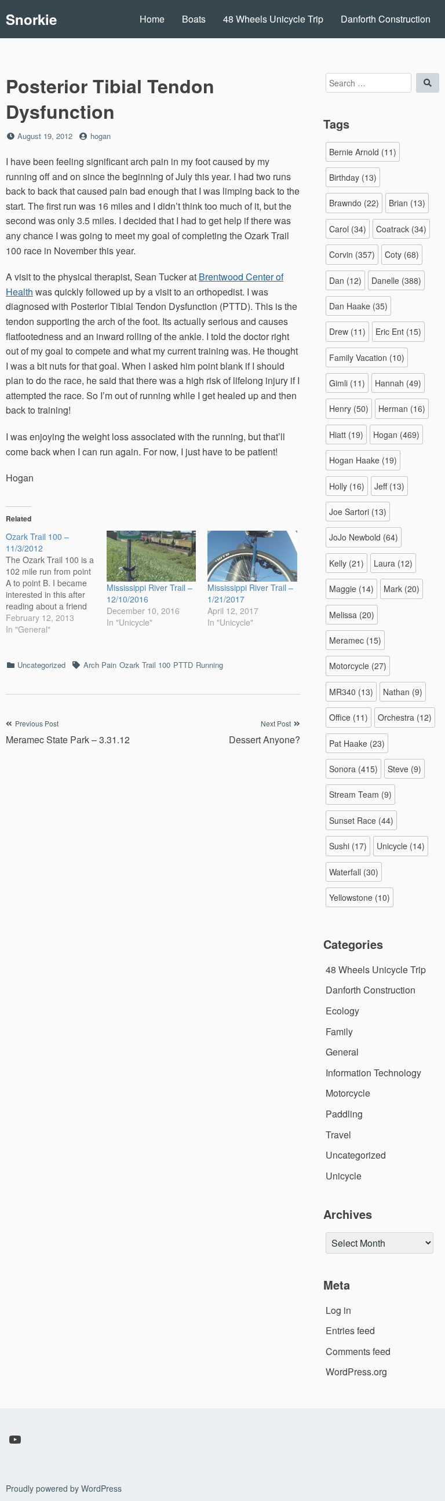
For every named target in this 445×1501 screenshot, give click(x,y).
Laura (393, 563)
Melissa (351, 614)
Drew (347, 331)
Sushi (348, 846)
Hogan (396, 434)
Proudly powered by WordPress (64, 1488)
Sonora (353, 769)
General (342, 1051)
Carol (347, 229)
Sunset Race (361, 820)
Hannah (398, 383)
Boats (194, 18)
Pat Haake (357, 743)
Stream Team (360, 794)
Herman (401, 408)
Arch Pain (99, 664)
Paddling (344, 1113)
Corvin (352, 254)
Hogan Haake (363, 460)
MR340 (351, 691)
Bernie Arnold (362, 152)
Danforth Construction (386, 18)
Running (209, 664)
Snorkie (31, 19)
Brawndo (354, 203)
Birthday (353, 177)
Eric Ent (398, 331)
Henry (349, 408)
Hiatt (346, 434)
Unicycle (401, 846)
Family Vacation (366, 357)
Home (152, 18)
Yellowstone (359, 897)
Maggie (351, 588)
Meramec (355, 640)
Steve (404, 769)
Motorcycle (357, 665)
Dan (345, 280)
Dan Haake (358, 306)
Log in (338, 1310)
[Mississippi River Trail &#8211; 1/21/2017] (252, 556)
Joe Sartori (357, 511)
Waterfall (353, 872)
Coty (402, 254)
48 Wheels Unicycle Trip (273, 18)
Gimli (347, 383)
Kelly (346, 563)
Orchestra (405, 717)
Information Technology (373, 1072)
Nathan (402, 691)
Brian (407, 203)
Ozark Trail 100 (144, 664)
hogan (100, 135)
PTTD (183, 664)
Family (339, 1031)
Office (348, 717)
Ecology (342, 1010)
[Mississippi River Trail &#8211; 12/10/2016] (151, 556)
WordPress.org (356, 1371)
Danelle (396, 280)
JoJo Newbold (363, 537)
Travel (338, 1134)
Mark (402, 588)
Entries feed (350, 1330)
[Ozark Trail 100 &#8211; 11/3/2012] (56, 583)
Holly (346, 486)
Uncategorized (41, 664)
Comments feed (358, 1351)
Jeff (389, 486)
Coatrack (401, 229)
